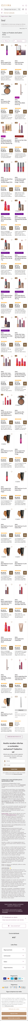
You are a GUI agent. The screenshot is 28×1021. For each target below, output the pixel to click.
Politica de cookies (9, 1006)
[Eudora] (6, 5)
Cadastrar (14, 769)
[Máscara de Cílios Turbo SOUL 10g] (21, 128)
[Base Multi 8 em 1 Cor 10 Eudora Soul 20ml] (7, 702)
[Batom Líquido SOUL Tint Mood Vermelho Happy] (7, 476)
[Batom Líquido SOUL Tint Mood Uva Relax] (7, 50)
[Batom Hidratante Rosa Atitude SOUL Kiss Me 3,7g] (7, 283)
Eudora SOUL (5, 813)
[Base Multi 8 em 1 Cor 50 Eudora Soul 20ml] (21, 476)
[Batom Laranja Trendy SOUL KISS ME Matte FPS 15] (7, 627)
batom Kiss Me (10, 802)
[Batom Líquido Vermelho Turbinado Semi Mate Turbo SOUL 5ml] (21, 589)
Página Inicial (4, 16)
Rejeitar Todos (14, 1013)
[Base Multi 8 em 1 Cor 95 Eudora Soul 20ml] (7, 439)
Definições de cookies (14, 1009)
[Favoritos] (26, 5)
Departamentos (8, 967)
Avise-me (21, 722)
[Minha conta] (23, 5)
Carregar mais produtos (14, 736)
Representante (8, 950)
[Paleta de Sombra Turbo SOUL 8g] (21, 50)
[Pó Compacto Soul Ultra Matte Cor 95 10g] (21, 400)
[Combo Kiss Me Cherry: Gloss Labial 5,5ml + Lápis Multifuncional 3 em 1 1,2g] (7, 400)
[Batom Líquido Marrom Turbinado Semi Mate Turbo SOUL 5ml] (7, 589)
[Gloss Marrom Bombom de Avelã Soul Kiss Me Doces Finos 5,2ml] (21, 245)
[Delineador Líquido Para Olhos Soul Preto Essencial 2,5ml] (21, 702)
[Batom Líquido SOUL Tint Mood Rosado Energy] (21, 439)
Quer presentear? (15, 926)
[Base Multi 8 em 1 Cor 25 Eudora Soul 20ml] (7, 552)
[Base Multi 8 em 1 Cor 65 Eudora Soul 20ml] (7, 514)
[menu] (1, 9)
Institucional (7, 956)
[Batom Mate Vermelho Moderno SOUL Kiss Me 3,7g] (7, 245)
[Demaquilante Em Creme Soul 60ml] (21, 627)
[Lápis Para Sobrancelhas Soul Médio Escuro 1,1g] (21, 89)
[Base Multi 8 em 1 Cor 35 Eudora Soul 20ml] (21, 514)
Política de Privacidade (18, 774)
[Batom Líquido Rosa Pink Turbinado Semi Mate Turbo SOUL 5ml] (21, 664)
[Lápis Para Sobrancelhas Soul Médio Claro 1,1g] (7, 664)
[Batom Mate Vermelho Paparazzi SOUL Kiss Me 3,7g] (21, 206)
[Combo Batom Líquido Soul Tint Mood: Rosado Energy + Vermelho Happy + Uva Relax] (21, 167)
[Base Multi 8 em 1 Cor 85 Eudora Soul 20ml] (21, 552)
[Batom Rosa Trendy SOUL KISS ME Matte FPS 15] (7, 206)
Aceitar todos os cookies (14, 1018)
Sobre (5, 961)
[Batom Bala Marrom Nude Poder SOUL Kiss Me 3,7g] (21, 283)
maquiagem (22, 784)
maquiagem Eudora (11, 814)
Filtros (6, 41)
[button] (11, 45)
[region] (14, 1007)
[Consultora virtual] (23, 9)
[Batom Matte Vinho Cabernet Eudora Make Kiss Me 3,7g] (7, 322)
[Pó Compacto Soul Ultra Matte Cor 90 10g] (7, 89)
